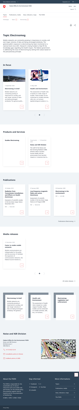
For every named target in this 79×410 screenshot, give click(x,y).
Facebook (34, 384)
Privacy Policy (6, 407)
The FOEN (58, 397)
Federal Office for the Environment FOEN (20, 6)
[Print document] (71, 25)
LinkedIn (33, 390)
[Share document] (75, 25)
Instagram (34, 387)
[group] (14, 89)
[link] (14, 306)
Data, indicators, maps (62, 393)
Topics (57, 384)
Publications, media (61, 388)
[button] (5, 15)
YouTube (43, 387)
